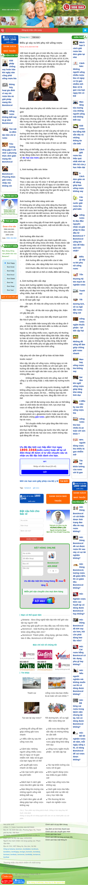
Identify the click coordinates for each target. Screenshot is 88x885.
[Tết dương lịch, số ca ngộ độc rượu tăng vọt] (57, 707)
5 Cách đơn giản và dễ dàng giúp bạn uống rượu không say (31, 802)
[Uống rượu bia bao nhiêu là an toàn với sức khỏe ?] (57, 683)
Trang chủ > (25, 37)
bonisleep (36, 852)
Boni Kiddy (10, 271)
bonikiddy (28, 854)
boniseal (6, 854)
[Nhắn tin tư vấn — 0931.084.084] (19, 881)
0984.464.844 (11, 238)
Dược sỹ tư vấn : (10, 38)
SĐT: (45, 461)
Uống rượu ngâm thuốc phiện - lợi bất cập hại (79, 325)
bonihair (6, 857)
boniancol (28, 488)
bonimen (19, 849)
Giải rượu (36, 37)
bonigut (22, 852)
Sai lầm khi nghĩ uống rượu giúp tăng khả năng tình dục (57, 742)
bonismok (21, 854)
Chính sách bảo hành (53, 834)
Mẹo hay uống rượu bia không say (78, 365)
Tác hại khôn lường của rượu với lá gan (79, 466)
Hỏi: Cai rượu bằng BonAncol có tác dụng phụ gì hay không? (79, 655)
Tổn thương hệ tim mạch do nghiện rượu (79, 279)
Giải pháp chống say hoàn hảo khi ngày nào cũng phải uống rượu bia (9, 69)
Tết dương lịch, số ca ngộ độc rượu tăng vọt (78, 306)
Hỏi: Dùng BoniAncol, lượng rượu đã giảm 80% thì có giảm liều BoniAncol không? (79, 576)
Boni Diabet (11, 278)
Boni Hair (10, 282)
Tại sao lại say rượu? (31, 718)
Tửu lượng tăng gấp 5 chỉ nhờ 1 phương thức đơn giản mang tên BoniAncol (9, 153)
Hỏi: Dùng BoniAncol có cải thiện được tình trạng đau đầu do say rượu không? (79, 519)
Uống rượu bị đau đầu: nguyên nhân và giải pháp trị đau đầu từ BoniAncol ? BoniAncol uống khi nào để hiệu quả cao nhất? (79, 233)
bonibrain (35, 849)
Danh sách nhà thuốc (10, 48)
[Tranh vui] (32, 683)
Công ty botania (9, 849)
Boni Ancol (10, 274)
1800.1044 (28, 450)
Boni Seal (10, 290)
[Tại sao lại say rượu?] (32, 707)
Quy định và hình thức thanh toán (57, 829)
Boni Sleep (10, 286)
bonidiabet (27, 849)
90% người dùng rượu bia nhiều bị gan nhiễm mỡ (57, 775)
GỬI (45, 472)
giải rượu (36, 488)
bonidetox (7, 852)
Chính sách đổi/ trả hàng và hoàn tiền (59, 837)
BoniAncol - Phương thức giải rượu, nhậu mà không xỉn (8, 180)
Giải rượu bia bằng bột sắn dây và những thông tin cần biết (57, 732)
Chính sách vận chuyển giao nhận (57, 831)
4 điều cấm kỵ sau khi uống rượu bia (79, 407)
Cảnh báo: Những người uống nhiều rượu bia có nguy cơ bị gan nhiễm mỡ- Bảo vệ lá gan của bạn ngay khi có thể (31, 755)
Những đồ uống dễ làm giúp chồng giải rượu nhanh (31, 732)
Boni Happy (11, 263)
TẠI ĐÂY (64, 481)
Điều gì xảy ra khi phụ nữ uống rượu (79, 263)
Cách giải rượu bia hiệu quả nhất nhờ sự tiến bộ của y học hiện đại (57, 792)
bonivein (29, 852)
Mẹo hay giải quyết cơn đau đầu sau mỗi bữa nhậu (45, 626)
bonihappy (15, 852)
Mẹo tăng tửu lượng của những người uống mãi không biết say (31, 792)
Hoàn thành (31, 539)
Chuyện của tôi (10, 55)
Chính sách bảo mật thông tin (56, 840)
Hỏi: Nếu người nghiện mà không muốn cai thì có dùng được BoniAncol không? (79, 682)
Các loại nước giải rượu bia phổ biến (78, 203)
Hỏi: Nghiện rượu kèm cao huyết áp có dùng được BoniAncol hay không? (79, 604)
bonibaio (13, 854)
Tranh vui (32, 693)
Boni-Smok (10, 267)
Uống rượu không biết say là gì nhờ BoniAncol (9, 117)
